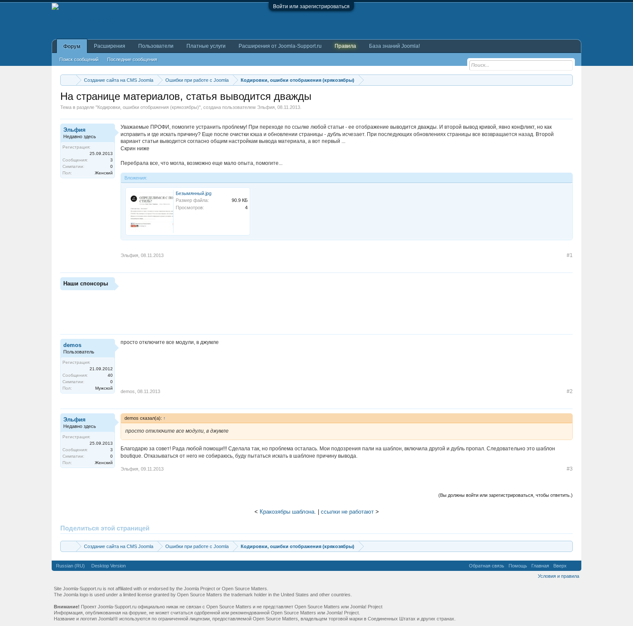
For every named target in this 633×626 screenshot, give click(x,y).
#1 (570, 255)
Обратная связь (486, 565)
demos (72, 345)
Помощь (518, 565)
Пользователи (156, 46)
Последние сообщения (132, 59)
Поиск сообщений (79, 59)
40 (110, 375)
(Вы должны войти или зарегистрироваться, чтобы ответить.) (505, 495)
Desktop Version (108, 565)
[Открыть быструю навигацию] (567, 80)
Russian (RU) (70, 565)
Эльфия (266, 107)
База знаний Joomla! (394, 46)
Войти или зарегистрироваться (311, 6)
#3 (570, 469)
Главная (540, 565)
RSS (574, 566)
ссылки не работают (347, 511)
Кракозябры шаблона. (288, 511)
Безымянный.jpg (193, 193)
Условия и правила (558, 576)
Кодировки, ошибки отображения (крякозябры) (148, 107)
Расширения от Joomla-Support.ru (280, 46)
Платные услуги (206, 46)
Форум (72, 46)
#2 (570, 391)
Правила (345, 46)
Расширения (109, 46)
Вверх (560, 565)
